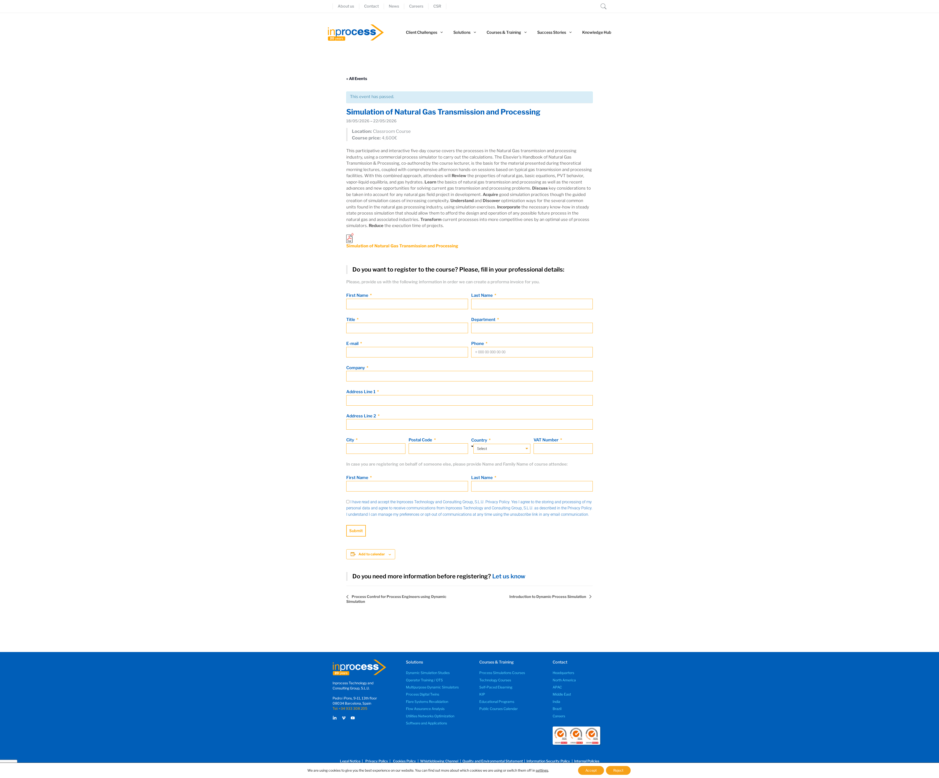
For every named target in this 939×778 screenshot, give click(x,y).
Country (479, 440)
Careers (416, 6)
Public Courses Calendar (498, 709)
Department (483, 319)
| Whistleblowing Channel (437, 761)
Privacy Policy (497, 502)
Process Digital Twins (422, 694)
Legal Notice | (352, 761)
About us (346, 6)
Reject (618, 770)
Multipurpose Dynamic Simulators (432, 687)
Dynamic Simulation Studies (428, 673)
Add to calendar (371, 554)
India (556, 701)
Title (351, 319)
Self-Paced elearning (495, 687)
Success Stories (551, 32)
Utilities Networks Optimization (430, 716)
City (350, 439)
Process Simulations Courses (502, 673)
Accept (591, 770)
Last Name (482, 295)
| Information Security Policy (547, 761)
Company (356, 367)
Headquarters (563, 673)
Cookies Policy (404, 761)
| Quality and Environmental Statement (491, 761)
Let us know (508, 576)
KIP (482, 694)
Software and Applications (426, 723)
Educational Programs (496, 701)
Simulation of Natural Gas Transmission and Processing (402, 245)
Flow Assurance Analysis (425, 709)
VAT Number (546, 439)
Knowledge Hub (596, 32)
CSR (437, 6)
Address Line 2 (361, 415)
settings (542, 770)
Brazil (557, 709)
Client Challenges (421, 32)
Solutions (461, 32)
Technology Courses (495, 680)
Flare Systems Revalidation (427, 701)
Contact (371, 6)
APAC (557, 687)
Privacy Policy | (378, 761)
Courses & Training (504, 32)
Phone (478, 343)
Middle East (562, 694)
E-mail (352, 343)
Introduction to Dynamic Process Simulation (548, 597)
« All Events (356, 78)
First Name (357, 295)
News (394, 6)
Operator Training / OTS (424, 680)
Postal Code (421, 439)
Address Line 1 (361, 391)
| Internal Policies (585, 761)
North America (564, 680)
